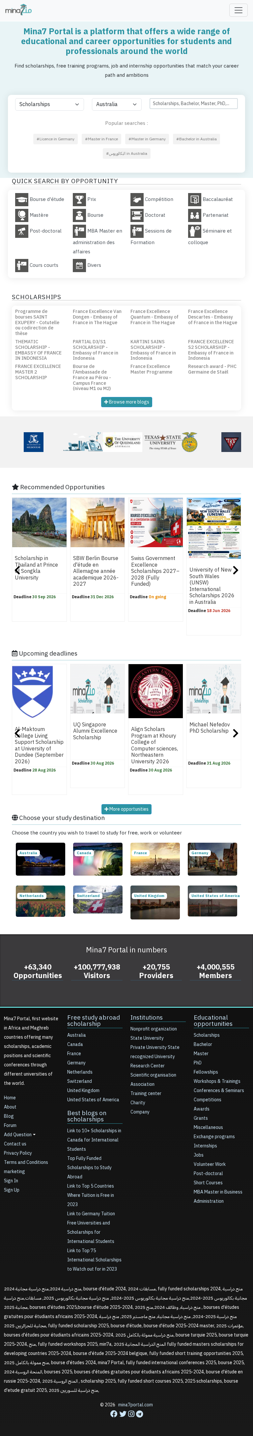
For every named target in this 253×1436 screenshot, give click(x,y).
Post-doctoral (208, 1173)
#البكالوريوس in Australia (126, 153)
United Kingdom (83, 1090)
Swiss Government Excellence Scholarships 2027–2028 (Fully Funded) (155, 571)
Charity (137, 1102)
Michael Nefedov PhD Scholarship (209, 728)
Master (201, 1053)
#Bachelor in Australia (196, 139)
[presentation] (17, 571)
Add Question (18, 1134)
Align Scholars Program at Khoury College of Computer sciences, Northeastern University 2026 (154, 746)
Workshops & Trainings (217, 1081)
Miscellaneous (208, 1127)
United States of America (93, 1099)
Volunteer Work (210, 1164)
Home (10, 1097)
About (10, 1107)
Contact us (15, 1143)
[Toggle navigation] (238, 10)
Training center (145, 1093)
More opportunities (128, 809)
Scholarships (207, 1035)
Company (140, 1112)
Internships (205, 1145)
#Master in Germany (147, 139)
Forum (10, 1125)
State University (147, 1038)
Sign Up (11, 1190)
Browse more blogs (128, 402)
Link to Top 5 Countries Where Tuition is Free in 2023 (90, 1195)
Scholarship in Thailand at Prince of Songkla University (36, 567)
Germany (76, 1062)
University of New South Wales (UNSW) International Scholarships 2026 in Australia (212, 586)
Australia (76, 1035)
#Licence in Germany (55, 139)
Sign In (11, 1180)
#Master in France (101, 139)
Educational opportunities (213, 1020)
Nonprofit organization (153, 1029)
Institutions (146, 1017)
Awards (202, 1109)
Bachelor (203, 1044)
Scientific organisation (153, 1075)
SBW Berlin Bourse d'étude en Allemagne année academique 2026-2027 (96, 571)
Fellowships (206, 1072)
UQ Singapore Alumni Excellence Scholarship (95, 731)
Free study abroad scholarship (93, 1020)
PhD (198, 1062)
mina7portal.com (135, 1404)
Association (142, 1084)
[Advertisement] (126, 1421)
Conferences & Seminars (219, 1090)
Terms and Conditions (26, 1162)
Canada (75, 1044)
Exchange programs (214, 1136)
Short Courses (208, 1182)
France (74, 1053)
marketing (14, 1171)
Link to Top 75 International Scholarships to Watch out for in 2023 (94, 1260)
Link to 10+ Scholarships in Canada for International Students (94, 1140)
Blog (9, 1116)
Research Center (147, 1065)
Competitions (207, 1099)
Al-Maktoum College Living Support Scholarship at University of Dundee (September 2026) (39, 746)
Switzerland (79, 1081)
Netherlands (80, 1072)
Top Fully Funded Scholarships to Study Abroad (89, 1167)
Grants (201, 1118)
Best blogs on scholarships (86, 1116)
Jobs (199, 1155)
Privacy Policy (18, 1153)
